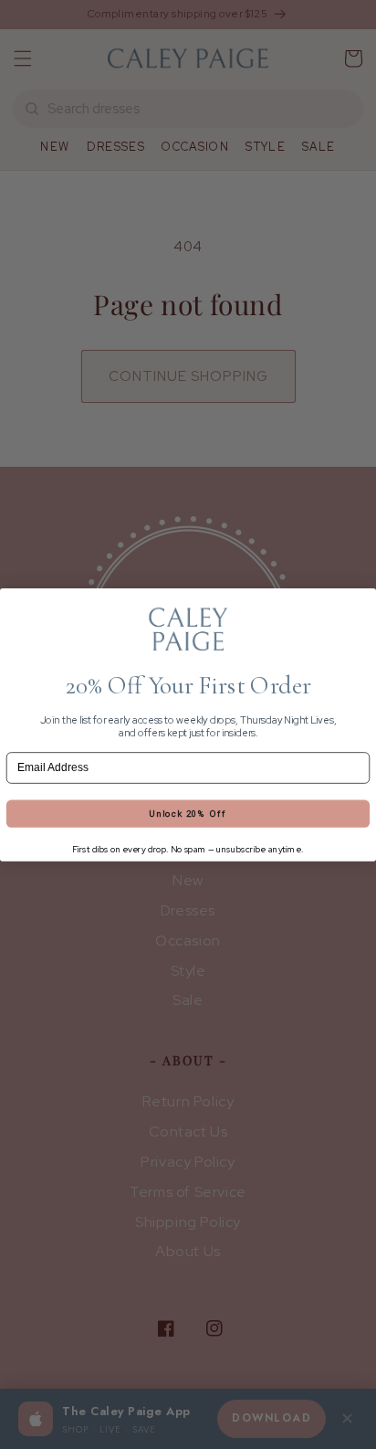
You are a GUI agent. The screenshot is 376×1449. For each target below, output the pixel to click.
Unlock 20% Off (188, 814)
